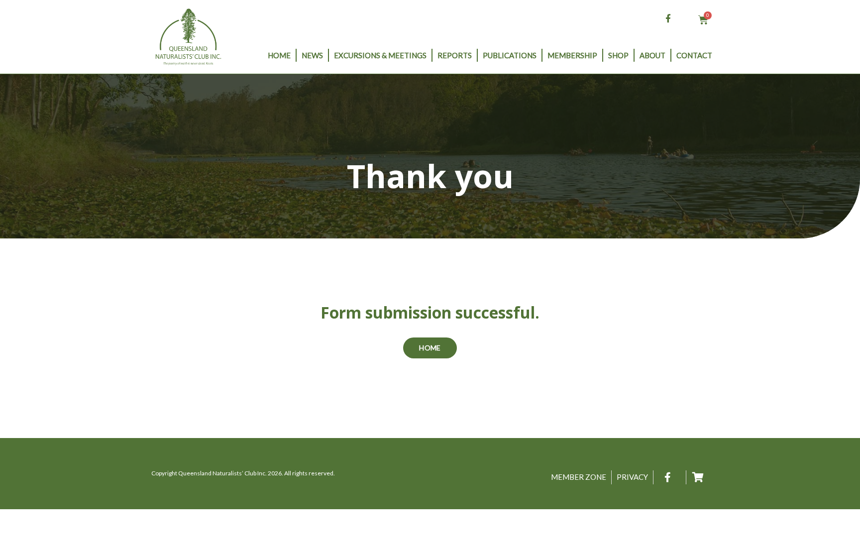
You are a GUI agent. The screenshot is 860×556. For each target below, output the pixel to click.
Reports (454, 55)
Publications (510, 55)
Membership (572, 55)
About (652, 55)
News (312, 55)
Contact (694, 55)
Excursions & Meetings (380, 55)
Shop (618, 55)
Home (279, 55)
